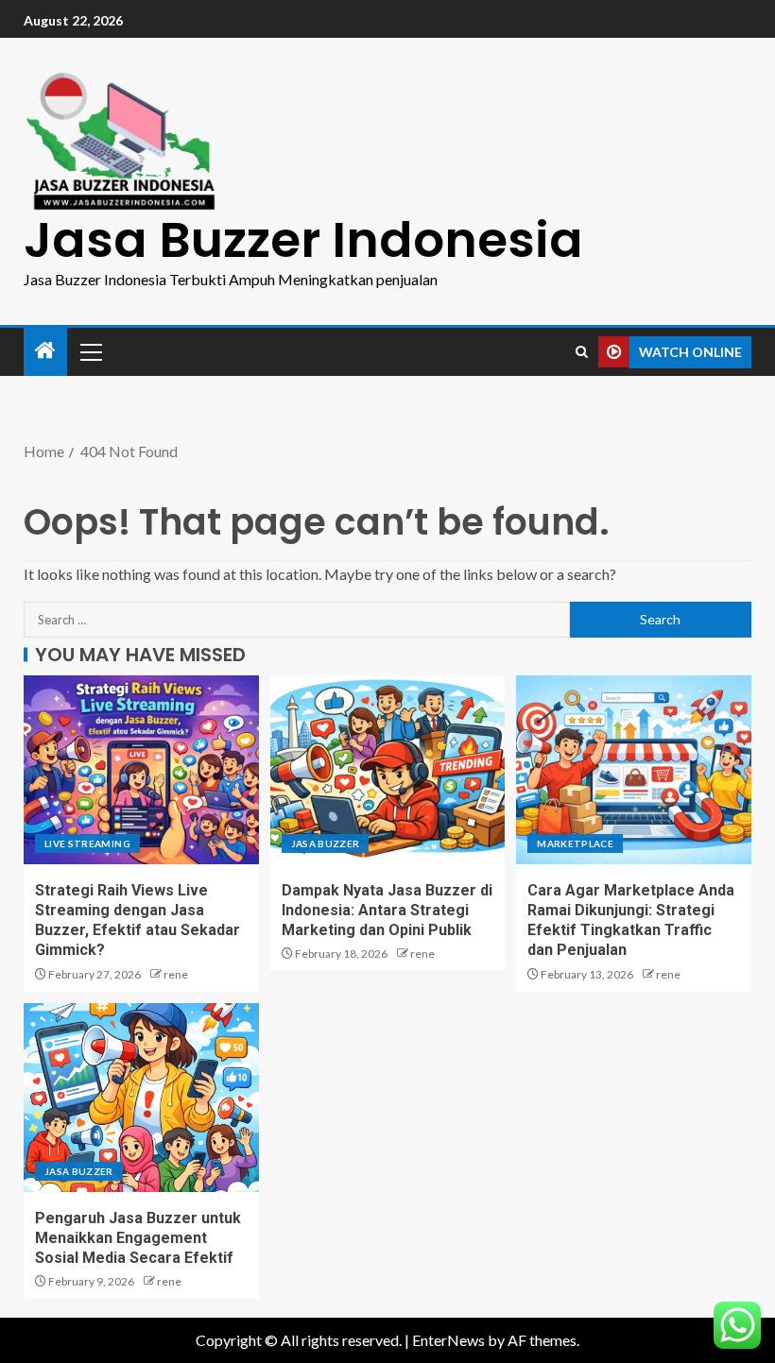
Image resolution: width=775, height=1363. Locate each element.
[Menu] (90, 351)
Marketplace (575, 843)
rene (176, 974)
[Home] (45, 351)
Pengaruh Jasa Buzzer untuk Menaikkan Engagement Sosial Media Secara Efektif (138, 1238)
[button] (90, 351)
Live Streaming (87, 843)
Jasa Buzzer (325, 843)
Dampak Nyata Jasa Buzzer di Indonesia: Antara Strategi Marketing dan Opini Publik (387, 910)
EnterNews (448, 1340)
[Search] (582, 351)
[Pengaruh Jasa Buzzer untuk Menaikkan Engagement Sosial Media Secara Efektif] (141, 1097)
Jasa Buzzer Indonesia (303, 239)
